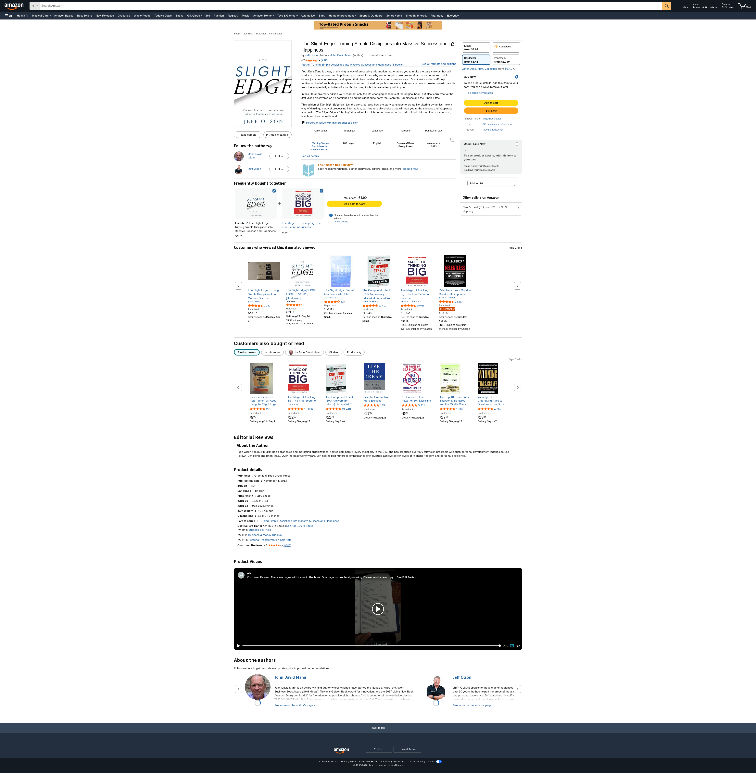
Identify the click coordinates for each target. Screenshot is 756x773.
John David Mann (341, 55)
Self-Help (248, 33)
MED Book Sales (492, 118)
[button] (8, 15)
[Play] (237, 646)
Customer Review (258, 577)
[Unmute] (518, 645)
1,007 (459, 409)
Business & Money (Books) (265, 534)
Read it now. (410, 168)
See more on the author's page (293, 705)
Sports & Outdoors (370, 15)
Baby (322, 15)
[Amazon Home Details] (273, 15)
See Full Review (407, 577)
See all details (310, 155)
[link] (303, 203)
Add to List (476, 183)
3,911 (421, 405)
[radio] (476, 47)
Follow (279, 156)
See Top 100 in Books (299, 525)
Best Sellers (84, 15)
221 (268, 409)
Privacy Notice (349, 761)
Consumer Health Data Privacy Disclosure (381, 761)
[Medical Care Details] (50, 15)
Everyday (453, 15)
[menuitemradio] (512, 645)
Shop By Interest (416, 15)
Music (245, 15)
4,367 (497, 409)
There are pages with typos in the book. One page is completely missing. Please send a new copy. (332, 577)
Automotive (308, 15)
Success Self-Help (259, 529)
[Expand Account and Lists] (716, 7)
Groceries (124, 15)
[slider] (371, 645)
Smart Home (394, 15)
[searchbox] (351, 6)
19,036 (308, 409)
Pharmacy (437, 15)
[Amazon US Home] (341, 751)
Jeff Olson (311, 55)
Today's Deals (163, 15)
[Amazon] (14, 6)
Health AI (22, 15)
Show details (341, 221)
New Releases (105, 15)
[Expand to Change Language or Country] (687, 7)
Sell (207, 15)
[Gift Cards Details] (201, 15)
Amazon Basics (63, 15)
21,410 (346, 409)
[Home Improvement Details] (355, 15)
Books (179, 15)
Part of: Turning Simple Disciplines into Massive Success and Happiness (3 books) (352, 64)
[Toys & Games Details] (297, 15)
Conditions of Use (328, 761)
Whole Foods (142, 15)
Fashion (219, 15)
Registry (233, 15)
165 (382, 405)
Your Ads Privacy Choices (421, 761)
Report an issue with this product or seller (332, 122)
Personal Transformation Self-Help (269, 539)
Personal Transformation (269, 33)
